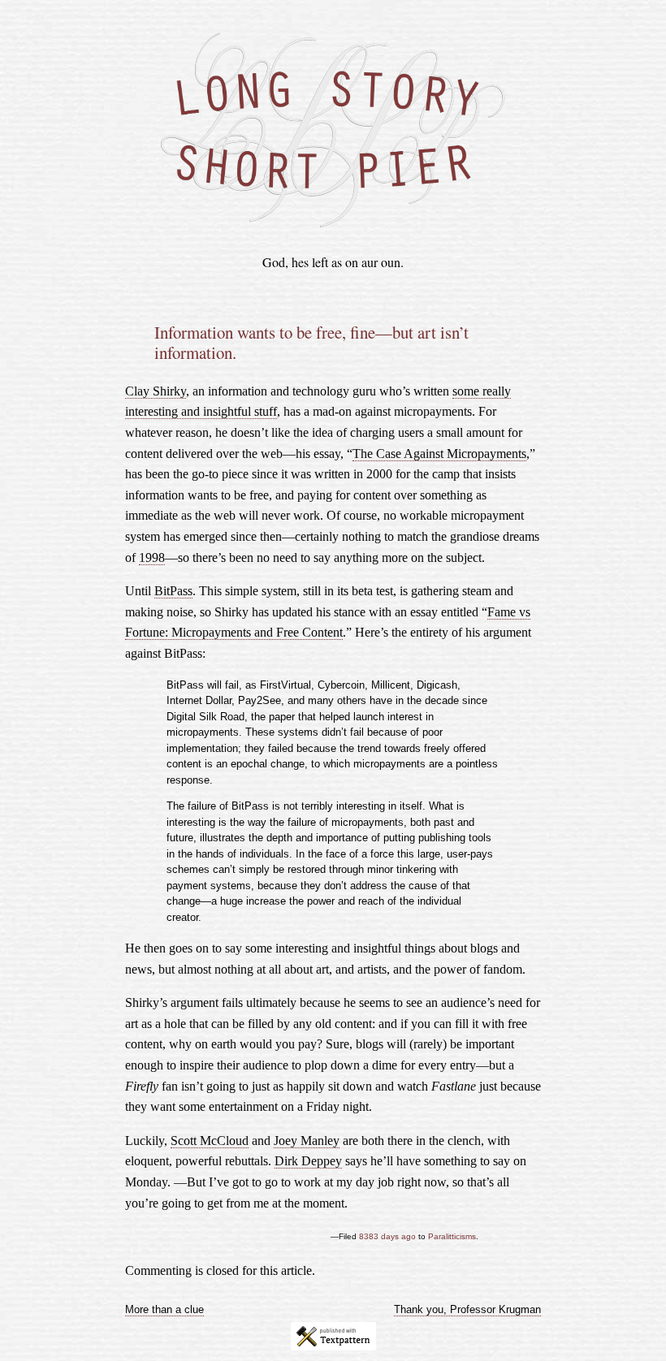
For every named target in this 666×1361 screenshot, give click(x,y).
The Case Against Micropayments (439, 453)
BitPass (173, 591)
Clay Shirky (155, 391)
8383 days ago (387, 1236)
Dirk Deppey (308, 1161)
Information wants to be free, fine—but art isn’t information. (311, 343)
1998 (152, 557)
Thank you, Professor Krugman (467, 1309)
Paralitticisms (452, 1236)
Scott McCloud (210, 1140)
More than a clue (164, 1309)
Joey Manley (306, 1140)
